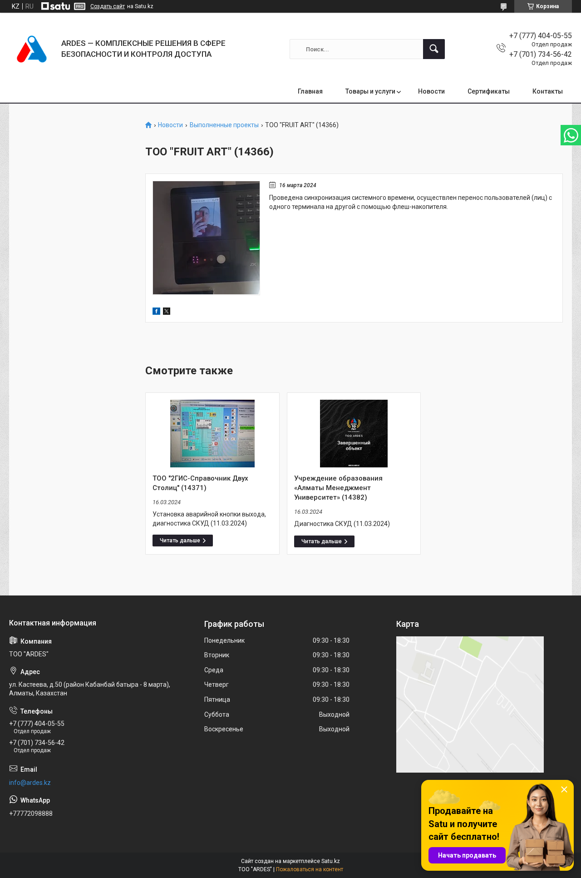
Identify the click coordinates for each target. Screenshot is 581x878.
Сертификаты (489, 91)
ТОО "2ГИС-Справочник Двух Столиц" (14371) (200, 483)
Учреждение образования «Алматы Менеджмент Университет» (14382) (338, 487)
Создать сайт (107, 6)
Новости (431, 91)
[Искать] (434, 49)
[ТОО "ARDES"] (31, 49)
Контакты (547, 91)
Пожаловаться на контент (309, 869)
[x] (166, 312)
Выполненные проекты (224, 125)
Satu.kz (330, 861)
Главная (310, 91)
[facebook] (156, 312)
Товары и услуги (370, 91)
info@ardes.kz (30, 782)
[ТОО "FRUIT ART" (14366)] (206, 238)
